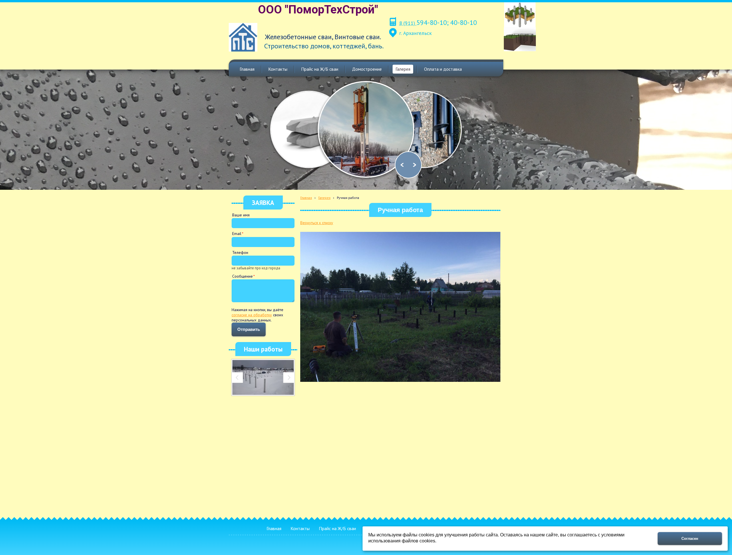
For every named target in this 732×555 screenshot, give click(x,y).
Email (236, 233)
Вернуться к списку (316, 222)
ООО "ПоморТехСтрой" (318, 9)
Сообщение (242, 276)
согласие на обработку (252, 314)
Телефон (240, 252)
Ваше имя (241, 215)
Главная (306, 197)
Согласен (689, 538)
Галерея (324, 197)
